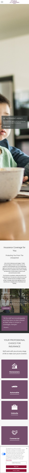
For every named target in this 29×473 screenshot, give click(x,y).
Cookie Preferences (16, 462)
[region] (14, 459)
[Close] (26, 448)
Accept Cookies (16, 470)
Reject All (16, 466)
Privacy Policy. (9, 460)
